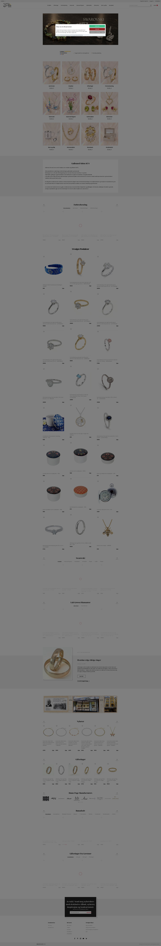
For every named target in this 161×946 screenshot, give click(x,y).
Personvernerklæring (65, 35)
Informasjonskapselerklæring (77, 35)
